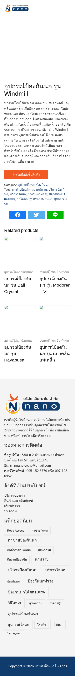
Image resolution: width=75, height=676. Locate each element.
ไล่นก (58, 625)
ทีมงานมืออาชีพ (17, 559)
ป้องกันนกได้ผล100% (26, 592)
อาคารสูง (55, 603)
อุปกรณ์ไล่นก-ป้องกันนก (33, 184)
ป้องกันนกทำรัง (37, 194)
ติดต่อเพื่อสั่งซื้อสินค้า (26, 174)
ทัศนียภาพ (44, 550)
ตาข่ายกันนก (39, 530)
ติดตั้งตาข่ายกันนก (19, 550)
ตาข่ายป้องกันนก (23, 189)
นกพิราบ (41, 189)
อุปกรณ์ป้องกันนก (40, 199)
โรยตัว (41, 624)
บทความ (10, 511)
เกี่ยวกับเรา (12, 506)
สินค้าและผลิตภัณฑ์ (18, 500)
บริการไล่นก (18, 194)
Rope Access (15, 530)
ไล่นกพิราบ (14, 634)
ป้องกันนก (13, 581)
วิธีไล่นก (22, 199)
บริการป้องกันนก (22, 570)
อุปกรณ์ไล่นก (18, 624)
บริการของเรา (14, 495)
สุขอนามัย (35, 603)
